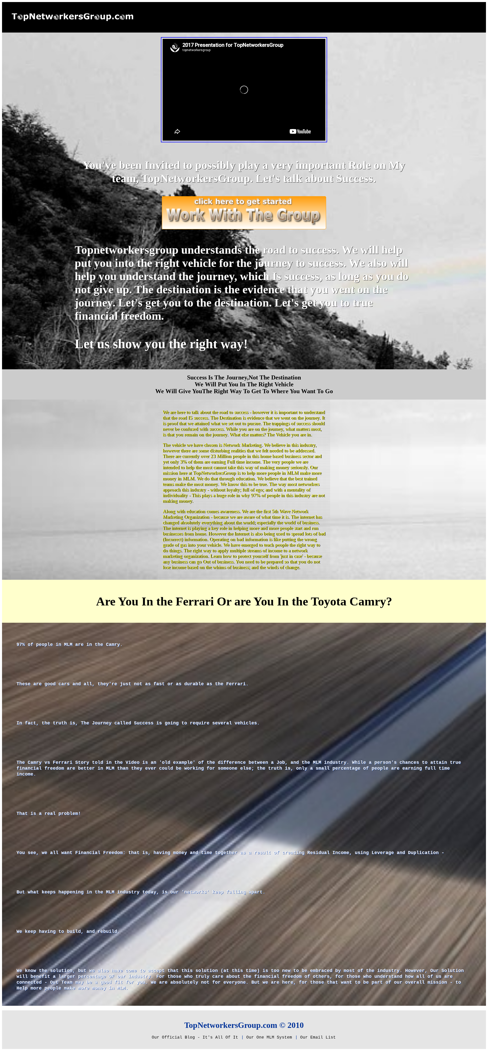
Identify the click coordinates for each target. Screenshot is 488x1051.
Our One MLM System (269, 1037)
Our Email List (318, 1037)
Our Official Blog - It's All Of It (195, 1037)
